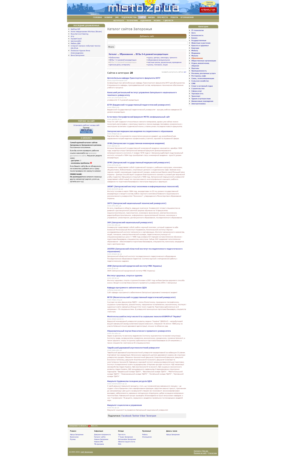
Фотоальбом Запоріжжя (127, 439)
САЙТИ (142, 17)
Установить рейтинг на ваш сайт (86, 125)
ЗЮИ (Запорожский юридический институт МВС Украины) (134, 266)
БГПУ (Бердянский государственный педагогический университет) (138, 104)
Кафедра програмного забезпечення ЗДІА (127, 287)
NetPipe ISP (75, 29)
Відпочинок (74, 437)
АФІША (151, 17)
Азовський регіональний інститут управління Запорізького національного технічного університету (142, 93)
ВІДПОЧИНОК (145, 20)
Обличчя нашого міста (126, 442)
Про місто (121, 434)
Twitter (135, 415)
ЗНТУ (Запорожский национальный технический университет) (136, 203)
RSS (119, 444)
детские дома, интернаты (120, 65)
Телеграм (151, 415)
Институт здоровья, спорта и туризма (124, 275)
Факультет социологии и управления (124, 405)
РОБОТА (174, 17)
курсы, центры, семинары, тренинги (162, 57)
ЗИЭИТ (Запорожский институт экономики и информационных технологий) (143, 186)
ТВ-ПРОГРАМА (132, 20)
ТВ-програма (99, 444)
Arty (72, 36)
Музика (73, 439)
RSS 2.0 (94, 426)
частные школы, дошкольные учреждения (164, 62)
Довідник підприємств (102, 434)
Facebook (126, 415)
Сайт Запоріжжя (87, 452)
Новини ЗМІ (98, 442)
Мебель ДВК (75, 43)
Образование (126, 54)
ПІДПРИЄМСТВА (128, 17)
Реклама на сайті (200, 453)
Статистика (212, 453)
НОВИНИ (108, 17)
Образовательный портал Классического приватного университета (139, 331)
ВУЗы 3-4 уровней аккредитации (152, 54)
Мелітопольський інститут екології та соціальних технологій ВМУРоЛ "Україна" (144, 316)
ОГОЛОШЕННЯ (187, 17)
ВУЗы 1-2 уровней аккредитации (123, 60)
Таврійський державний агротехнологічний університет (133, 347)
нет (185, 72)
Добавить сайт (147, 36)
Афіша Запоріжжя (76, 434)
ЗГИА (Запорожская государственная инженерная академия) (136, 143)
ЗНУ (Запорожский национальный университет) (130, 222)
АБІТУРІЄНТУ (118, 20)
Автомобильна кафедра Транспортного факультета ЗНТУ (133, 78)
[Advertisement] (86, 88)
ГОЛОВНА (97, 17)
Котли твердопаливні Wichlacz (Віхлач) (86, 31)
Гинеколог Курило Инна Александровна (80, 51)
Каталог (113, 54)
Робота (144, 434)
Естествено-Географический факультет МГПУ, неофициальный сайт (138, 116)
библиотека (114, 57)
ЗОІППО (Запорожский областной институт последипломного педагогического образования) (145, 250)
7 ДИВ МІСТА (168, 20)
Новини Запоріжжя (101, 439)
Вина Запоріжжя (77, 55)
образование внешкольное (159, 60)
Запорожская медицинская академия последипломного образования (140, 131)
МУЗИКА (157, 20)
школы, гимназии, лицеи (158, 65)
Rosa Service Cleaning (79, 34)
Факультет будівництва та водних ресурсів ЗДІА (129, 381)
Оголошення (147, 437)
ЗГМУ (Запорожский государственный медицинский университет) (138, 162)
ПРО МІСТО (162, 17)
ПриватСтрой (76, 38)
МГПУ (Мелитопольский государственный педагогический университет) (141, 297)
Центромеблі (76, 41)
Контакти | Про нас (201, 451)
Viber (143, 415)
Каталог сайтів (99, 437)
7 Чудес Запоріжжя (125, 437)
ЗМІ (117, 17)
